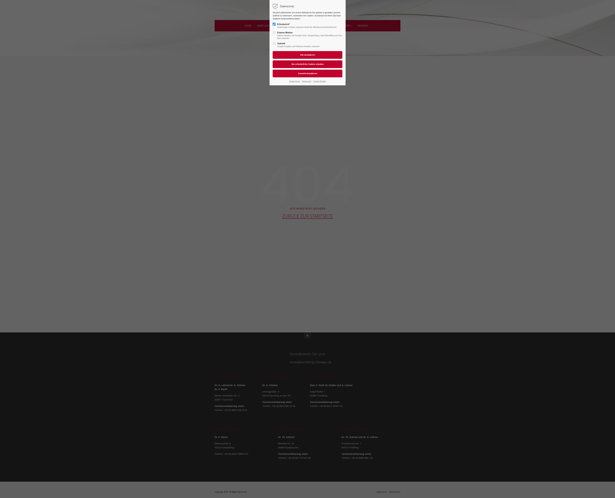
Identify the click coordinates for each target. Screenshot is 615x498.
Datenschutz (294, 81)
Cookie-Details (319, 81)
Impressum (306, 81)
